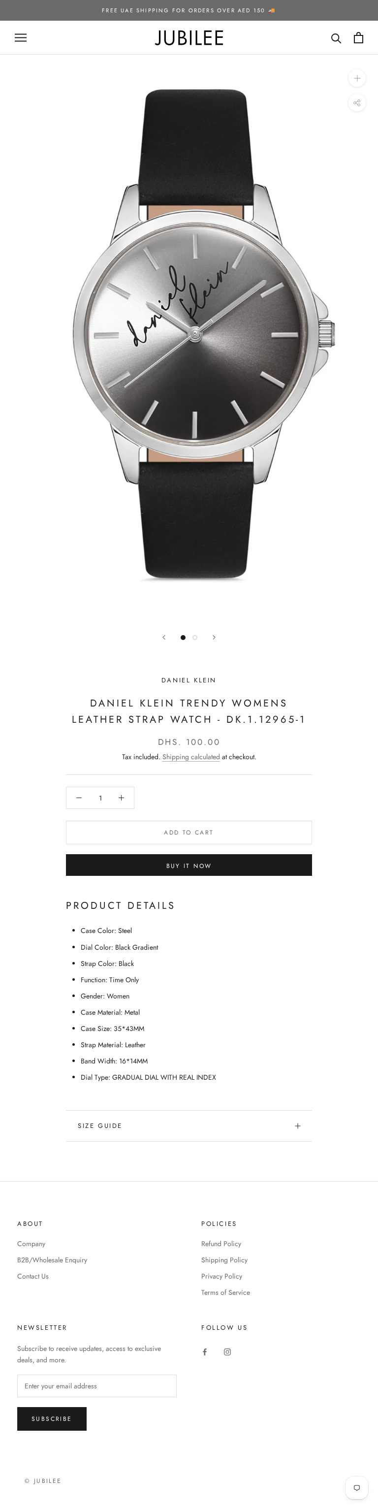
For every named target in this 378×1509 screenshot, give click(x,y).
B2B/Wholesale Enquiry (52, 1260)
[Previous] (163, 637)
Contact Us (33, 1276)
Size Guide (100, 1125)
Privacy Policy (221, 1276)
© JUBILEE (43, 1481)
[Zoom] (357, 78)
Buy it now (189, 866)
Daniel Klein (189, 680)
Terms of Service (225, 1292)
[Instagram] (227, 1351)
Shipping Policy (224, 1260)
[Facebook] (204, 1351)
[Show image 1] (183, 637)
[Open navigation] (21, 37)
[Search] (336, 37)
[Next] (214, 637)
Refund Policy (221, 1244)
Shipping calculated (191, 757)
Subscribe (52, 1418)
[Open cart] (358, 37)
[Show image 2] (194, 637)
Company (31, 1244)
